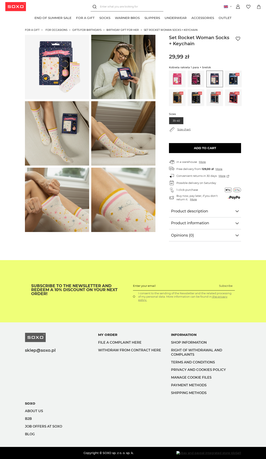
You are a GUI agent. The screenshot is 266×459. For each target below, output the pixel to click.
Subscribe (226, 285)
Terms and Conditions (193, 362)
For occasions (56, 29)
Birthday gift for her (122, 29)
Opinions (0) (182, 235)
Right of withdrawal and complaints (196, 352)
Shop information (189, 342)
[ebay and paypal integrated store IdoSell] (208, 453)
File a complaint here (120, 342)
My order (107, 335)
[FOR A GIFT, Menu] (97, 17)
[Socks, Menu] (113, 17)
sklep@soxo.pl (40, 350)
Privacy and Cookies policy (198, 370)
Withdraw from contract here (129, 350)
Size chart (184, 129)
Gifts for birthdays (86, 29)
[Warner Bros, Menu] (142, 17)
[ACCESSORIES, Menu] (216, 17)
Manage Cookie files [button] (191, 377)
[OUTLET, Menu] (234, 17)
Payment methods (189, 385)
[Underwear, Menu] (189, 17)
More (202, 161)
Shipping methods (189, 393)
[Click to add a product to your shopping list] (238, 39)
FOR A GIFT (32, 29)
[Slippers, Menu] (162, 17)
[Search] (95, 6)
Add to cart (205, 148)
